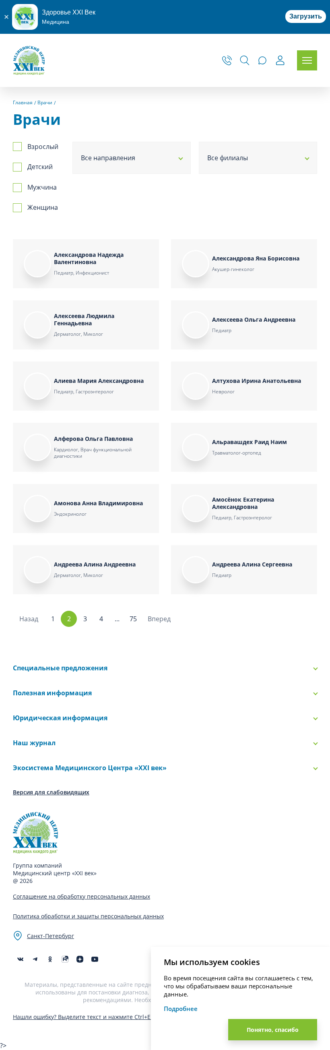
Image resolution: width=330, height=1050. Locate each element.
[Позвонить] (227, 60)
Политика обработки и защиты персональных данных (88, 916)
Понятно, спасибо (273, 1029)
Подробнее (181, 1009)
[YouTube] (94, 959)
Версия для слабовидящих (51, 792)
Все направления (108, 157)
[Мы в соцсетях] (50, 959)
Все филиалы (227, 157)
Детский (40, 166)
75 (133, 618)
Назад (28, 618)
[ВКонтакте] (20, 959)
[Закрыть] (6, 16)
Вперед (159, 618)
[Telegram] (35, 959)
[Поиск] (245, 60)
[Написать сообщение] (262, 60)
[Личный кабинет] (280, 61)
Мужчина (42, 187)
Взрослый (42, 146)
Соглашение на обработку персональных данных (81, 896)
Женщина (42, 207)
